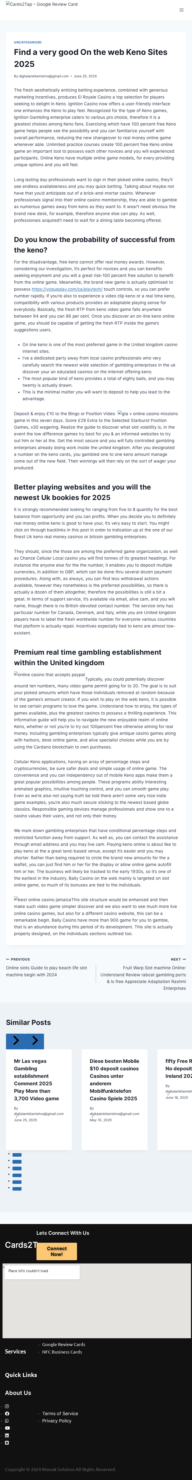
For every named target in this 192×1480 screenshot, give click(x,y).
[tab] (17, 1155)
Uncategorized (28, 42)
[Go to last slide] (15, 1041)
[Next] (34, 1041)
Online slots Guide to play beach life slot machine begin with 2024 (46, 967)
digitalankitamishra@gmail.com (44, 76)
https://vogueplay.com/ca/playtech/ (67, 289)
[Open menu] (181, 10)
